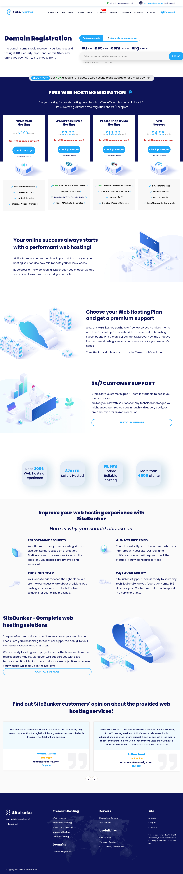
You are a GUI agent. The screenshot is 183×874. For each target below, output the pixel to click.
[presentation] (88, 778)
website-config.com (46, 761)
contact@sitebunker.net (153, 3)
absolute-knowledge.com (136, 762)
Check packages (24, 150)
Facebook (13, 824)
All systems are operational (121, 3)
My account (169, 12)
